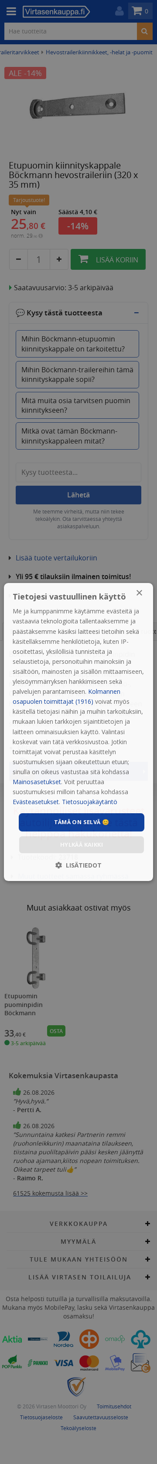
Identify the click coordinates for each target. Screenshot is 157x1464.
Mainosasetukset (37, 782)
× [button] (139, 593)
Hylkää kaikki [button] (81, 844)
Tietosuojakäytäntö (89, 802)
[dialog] (78, 732)
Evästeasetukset (36, 802)
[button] (78, 865)
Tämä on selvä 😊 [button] (81, 822)
